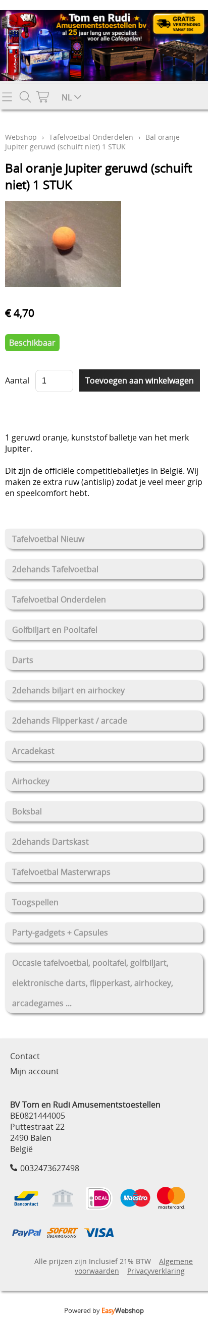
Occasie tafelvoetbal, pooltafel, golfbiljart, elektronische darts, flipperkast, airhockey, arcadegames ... (92, 983)
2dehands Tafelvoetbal (55, 569)
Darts (22, 660)
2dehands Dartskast (50, 841)
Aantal (17, 380)
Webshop (21, 137)
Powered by (104, 1310)
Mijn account (34, 1071)
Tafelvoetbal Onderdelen (59, 599)
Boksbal (27, 811)
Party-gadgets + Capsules (60, 932)
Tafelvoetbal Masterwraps (61, 871)
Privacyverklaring (156, 1271)
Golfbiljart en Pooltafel (54, 629)
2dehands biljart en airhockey (68, 690)
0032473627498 (49, 1168)
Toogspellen (35, 902)
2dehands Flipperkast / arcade (69, 720)
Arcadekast (33, 750)
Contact (25, 1056)
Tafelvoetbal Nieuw (48, 538)
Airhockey (30, 781)
